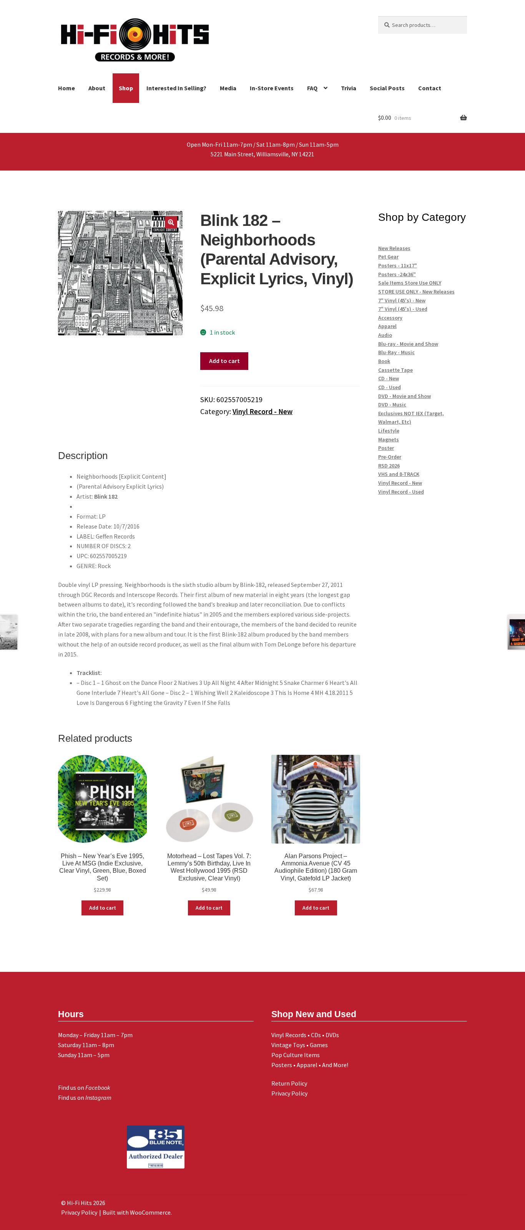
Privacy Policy (289, 1093)
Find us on (84, 1087)
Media (228, 88)
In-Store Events (272, 88)
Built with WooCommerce (137, 1212)
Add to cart (224, 361)
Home (66, 88)
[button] (171, 222)
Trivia (348, 88)
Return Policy (289, 1083)
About (96, 88)
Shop (126, 88)
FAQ (312, 88)
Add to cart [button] (102, 907)
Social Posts (387, 88)
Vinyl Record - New (262, 411)
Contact (429, 88)
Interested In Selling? (176, 88)
